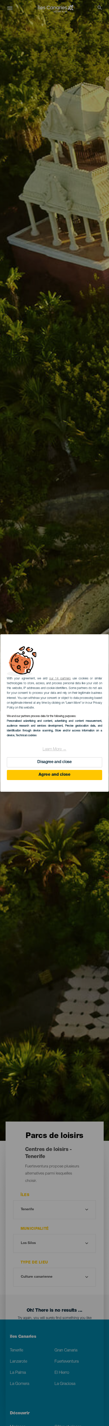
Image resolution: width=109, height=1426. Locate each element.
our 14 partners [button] (60, 678)
